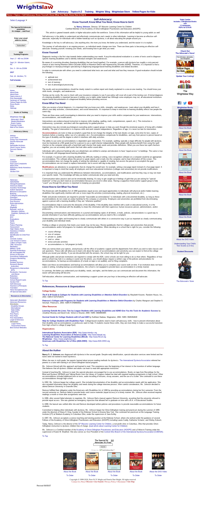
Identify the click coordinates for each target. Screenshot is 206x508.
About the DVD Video (158, 472)
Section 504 (14, 172)
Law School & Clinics (18, 241)
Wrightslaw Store (121, 12)
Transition (14, 288)
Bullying (13, 194)
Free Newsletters (16, 318)
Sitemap (13, 108)
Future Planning (16, 225)
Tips (11, 151)
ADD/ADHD (14, 182)
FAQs (12, 106)
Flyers (12, 223)
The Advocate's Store (185, 281)
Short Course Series (18, 147)
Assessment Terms (18, 326)
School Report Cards (18, 280)
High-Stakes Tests (17, 229)
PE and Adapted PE (17, 253)
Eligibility (13, 207)
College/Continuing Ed (18, 196)
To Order (69, 475)
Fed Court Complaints (18, 164)
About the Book (70, 472)
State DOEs (15, 310)
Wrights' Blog (103, 12)
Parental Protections (18, 251)
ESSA (12, 215)
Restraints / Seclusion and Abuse (18, 273)
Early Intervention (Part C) (16, 204)
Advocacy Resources (18, 302)
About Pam (14, 94)
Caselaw (13, 162)
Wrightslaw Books (185, 108)
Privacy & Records (17, 254)
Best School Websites (18, 328)
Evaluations (14, 219)
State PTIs (15, 312)
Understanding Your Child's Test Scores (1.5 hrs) (185, 245)
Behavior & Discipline (18, 192)
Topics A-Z (77, 12)
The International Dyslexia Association (135, 360)
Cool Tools (14, 138)
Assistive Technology (18, 188)
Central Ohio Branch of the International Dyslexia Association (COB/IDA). (134, 432)
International (15, 308)
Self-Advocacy (15, 284)
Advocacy (63, 12)
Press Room (14, 104)
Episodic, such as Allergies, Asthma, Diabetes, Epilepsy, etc (19, 211)
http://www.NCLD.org (97, 337)
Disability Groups (17, 306)
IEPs (12, 237)
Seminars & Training (18, 100)
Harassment (14, 227)
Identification (15, 235)
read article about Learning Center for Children (108, 426)
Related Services (16, 262)
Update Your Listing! (185, 76)
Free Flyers (14, 314)
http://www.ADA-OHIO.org (99, 341)
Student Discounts (185, 251)
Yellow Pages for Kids (143, 12)
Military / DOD (15, 249)
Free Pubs (14, 316)
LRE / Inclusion (16, 245)
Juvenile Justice (16, 239)
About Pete (14, 92)
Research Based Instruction (16, 265)
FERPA (13, 170)
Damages (14, 198)
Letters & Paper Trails (18, 243)
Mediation (14, 247)
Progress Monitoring (18, 258)
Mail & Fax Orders (17, 127)
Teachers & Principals (18, 286)
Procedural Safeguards (19, 256)
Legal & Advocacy (17, 320)
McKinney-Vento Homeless (20, 168)
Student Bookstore (18, 121)
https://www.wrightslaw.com (65, 339)
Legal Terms (16, 324)
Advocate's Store (17, 119)
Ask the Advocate (16, 142)
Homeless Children (17, 231)
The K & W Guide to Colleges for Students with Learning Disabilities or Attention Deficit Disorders (84, 295)
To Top (45, 281)
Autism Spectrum (16, 190)
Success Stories (16, 149)
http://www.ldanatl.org (96, 335)
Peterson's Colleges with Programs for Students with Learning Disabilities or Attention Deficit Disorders (87, 301)
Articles (13, 136)
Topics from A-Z (16, 96)
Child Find (26, 235)
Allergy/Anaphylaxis (17, 184)
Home (12, 91)
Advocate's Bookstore (18, 300)
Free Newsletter (16, 98)
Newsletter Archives (17, 145)
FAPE (12, 221)
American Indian (16, 186)
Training (89, 12)
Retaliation (14, 278)
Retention (14, 276)
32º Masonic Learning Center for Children (94, 424)
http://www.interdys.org (87, 333)
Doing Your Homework (18, 140)
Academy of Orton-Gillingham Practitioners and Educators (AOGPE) (104, 430)
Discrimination (15, 200)
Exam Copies (15, 123)
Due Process (15, 201)
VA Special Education (18, 292)
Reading (13, 260)
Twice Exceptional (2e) (18, 290)
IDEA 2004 (14, 166)
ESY (11, 217)
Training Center (16, 125)
